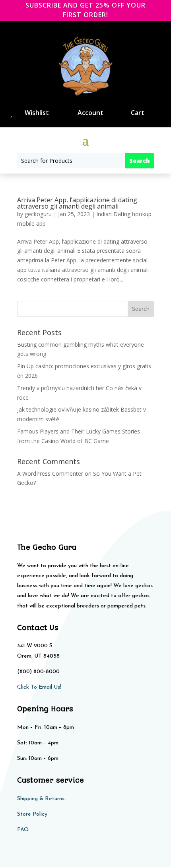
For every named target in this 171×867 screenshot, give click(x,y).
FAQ (23, 830)
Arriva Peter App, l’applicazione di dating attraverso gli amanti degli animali (77, 203)
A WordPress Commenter (50, 473)
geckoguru (38, 214)
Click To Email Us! (39, 687)
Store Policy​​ (32, 814)
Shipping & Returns (40, 799)
